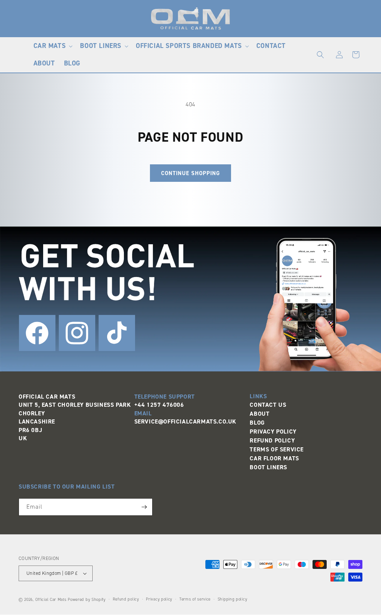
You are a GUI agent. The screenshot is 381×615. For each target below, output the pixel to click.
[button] (52, 46)
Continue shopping (190, 173)
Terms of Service (277, 449)
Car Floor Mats (274, 458)
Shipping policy (232, 599)
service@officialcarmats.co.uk (185, 421)
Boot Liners (268, 467)
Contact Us (268, 405)
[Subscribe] (144, 507)
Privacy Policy (273, 431)
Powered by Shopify (87, 599)
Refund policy (126, 599)
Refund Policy (272, 440)
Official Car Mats (51, 599)
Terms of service (195, 599)
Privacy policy (159, 599)
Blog (257, 422)
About (259, 414)
